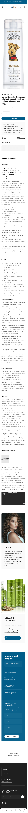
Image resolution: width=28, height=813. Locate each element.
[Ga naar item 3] (14, 91)
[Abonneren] (22, 796)
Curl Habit (18, 487)
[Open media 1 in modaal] (22, 21)
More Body (15, 489)
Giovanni (3, 467)
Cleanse (13, 487)
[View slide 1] (11, 759)
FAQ (12, 663)
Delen (5, 138)
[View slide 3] (14, 759)
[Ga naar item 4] (16, 91)
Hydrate (9, 489)
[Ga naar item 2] (12, 91)
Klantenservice (13, 753)
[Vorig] (2, 2)
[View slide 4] (16, 759)
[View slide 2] (12, 759)
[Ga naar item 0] (11, 91)
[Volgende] (24, 2)
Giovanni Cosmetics (6, 94)
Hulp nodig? (22, 137)
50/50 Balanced (6, 487)
